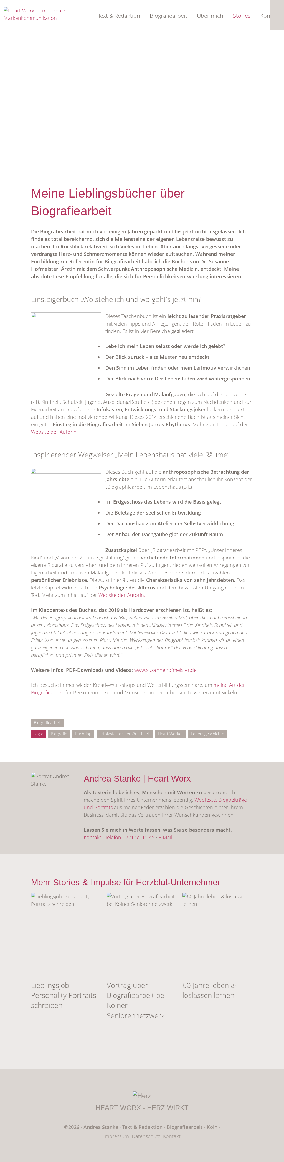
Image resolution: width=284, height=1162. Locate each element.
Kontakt (92, 837)
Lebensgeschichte (207, 733)
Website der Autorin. (54, 431)
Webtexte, (206, 799)
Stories (241, 15)
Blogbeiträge (233, 799)
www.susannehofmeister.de (165, 670)
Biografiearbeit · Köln (193, 1127)
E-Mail (165, 837)
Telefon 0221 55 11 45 (129, 837)
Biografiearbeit (168, 15)
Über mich (210, 15)
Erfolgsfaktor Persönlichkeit (124, 733)
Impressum (116, 1136)
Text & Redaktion (119, 15)
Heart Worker (170, 733)
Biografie (59, 733)
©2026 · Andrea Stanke (91, 1127)
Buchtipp (83, 733)
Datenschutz (146, 1136)
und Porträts (98, 807)
